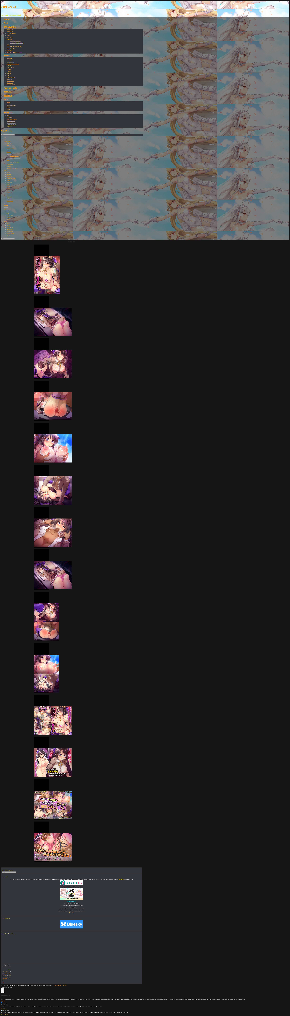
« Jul (3, 982)
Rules (8, 211)
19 (5, 975)
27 (6, 978)
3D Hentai (9, 145)
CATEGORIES (7, 141)
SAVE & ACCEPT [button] (5, 1014)
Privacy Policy (10, 215)
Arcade (8, 184)
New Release (10, 164)
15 (9, 973)
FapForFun (8, 6)
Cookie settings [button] (57, 985)
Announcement (10, 147)
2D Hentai (9, 143)
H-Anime (9, 154)
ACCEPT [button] (65, 985)
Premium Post (10, 231)
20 (6, 975)
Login (8, 223)
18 (3, 975)
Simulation (9, 196)
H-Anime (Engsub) (14, 156)
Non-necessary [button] (4, 1008)
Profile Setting (10, 227)
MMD (8, 160)
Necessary (4, 1003)
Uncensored (9, 176)
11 (3, 973)
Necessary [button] (3, 1001)
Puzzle (8, 188)
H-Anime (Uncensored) (15, 158)
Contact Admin (10, 233)
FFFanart (9, 152)
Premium (6, 207)
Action (8, 180)
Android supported (11, 178)
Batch (8, 149)
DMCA (8, 217)
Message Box (10, 229)
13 (6, 973)
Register (8, 225)
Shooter (8, 194)
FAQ (8, 213)
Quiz (8, 190)
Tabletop (9, 198)
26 (5, 978)
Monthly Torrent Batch (12, 168)
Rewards (9, 166)
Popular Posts (7, 203)
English (8, 172)
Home (5, 137)
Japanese (9, 174)
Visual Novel (10, 201)
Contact (8, 219)
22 (9, 975)
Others (8, 186)
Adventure (9, 182)
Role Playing (10, 192)
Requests (6, 205)
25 (3, 978)
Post (5, 139)
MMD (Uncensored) (14, 162)
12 (5, 973)
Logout (8, 235)
